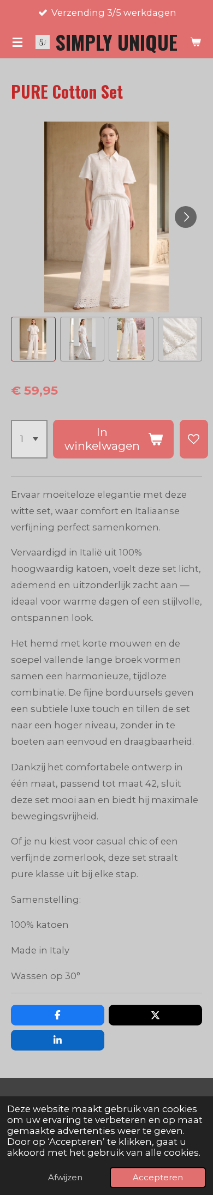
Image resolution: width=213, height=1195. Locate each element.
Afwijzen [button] (65, 1177)
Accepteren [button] (158, 1177)
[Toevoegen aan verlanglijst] (194, 439)
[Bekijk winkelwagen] (196, 42)
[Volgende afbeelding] (186, 217)
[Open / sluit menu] (17, 42)
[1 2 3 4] (29, 439)
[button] (33, 339)
